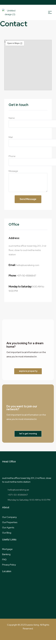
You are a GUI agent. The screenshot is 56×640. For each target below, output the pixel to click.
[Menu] (51, 12)
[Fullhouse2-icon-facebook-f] (19, 2)
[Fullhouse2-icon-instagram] (37, 2)
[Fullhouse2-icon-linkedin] (32, 2)
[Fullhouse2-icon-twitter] (24, 2)
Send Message (28, 199)
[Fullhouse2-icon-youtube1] (28, 2)
